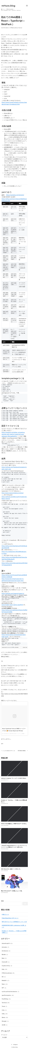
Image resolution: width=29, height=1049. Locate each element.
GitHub (16, 647)
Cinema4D (6, 962)
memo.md (4, 647)
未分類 (4, 1025)
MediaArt (5, 980)
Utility (5, 1013)
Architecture (6, 951)
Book (4, 958)
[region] (14, 363)
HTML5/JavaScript (14, 27)
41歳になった (5, 914)
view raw (25, 647)
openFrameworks (8, 995)
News (5, 984)
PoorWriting (6, 999)
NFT (4, 988)
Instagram (15, 1044)
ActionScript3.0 (7, 943)
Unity (4, 1010)
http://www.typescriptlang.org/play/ (13, 493)
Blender (5, 954)
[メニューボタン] (26, 5)
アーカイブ (4, 1035)
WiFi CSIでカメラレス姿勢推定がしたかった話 (14, 921)
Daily (4, 969)
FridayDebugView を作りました (10, 918)
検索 (2, 901)
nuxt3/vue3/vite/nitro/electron (10, 991)
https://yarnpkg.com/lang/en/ (15, 195)
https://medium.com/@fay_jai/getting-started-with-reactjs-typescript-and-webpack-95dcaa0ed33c (13, 434)
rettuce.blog (8, 5)
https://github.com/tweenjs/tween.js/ (13, 593)
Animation (5, 947)
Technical (20, 27)
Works (5, 1017)
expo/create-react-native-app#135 (12, 605)
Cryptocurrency (7, 965)
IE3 (4, 976)
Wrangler (5, 1021)
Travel (4, 1006)
